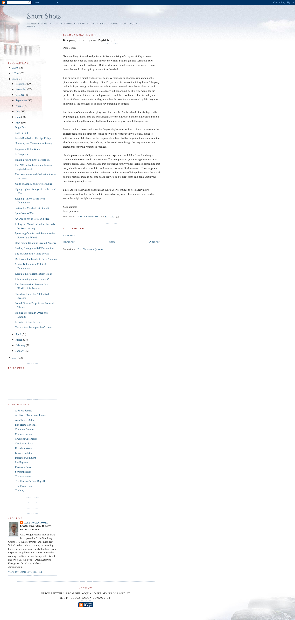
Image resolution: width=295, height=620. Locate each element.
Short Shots (44, 15)
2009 (15, 73)
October (20, 94)
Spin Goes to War (24, 213)
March (19, 339)
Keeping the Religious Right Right (33, 273)
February (21, 345)
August (20, 105)
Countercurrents (23, 434)
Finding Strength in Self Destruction (34, 248)
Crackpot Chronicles (26, 438)
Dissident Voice (23, 448)
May (18, 122)
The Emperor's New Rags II (30, 481)
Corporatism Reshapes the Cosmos (33, 327)
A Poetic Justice (23, 410)
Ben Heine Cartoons (26, 424)
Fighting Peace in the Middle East (33, 159)
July (18, 111)
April (19, 334)
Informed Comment (25, 457)
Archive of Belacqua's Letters (30, 415)
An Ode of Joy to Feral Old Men (32, 218)
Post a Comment (69, 235)
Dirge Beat (20, 127)
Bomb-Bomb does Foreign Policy (33, 138)
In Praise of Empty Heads (28, 322)
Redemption (21, 154)
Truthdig (19, 490)
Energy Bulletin (23, 452)
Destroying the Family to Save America (36, 258)
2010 (15, 67)
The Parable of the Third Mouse (32, 253)
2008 (15, 78)
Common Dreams (24, 429)
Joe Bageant (21, 462)
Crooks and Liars (24, 443)
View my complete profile (25, 571)
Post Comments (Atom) (90, 249)
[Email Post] (117, 216)
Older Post (154, 241)
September (22, 100)
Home (112, 241)
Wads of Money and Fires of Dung (33, 183)
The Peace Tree (23, 485)
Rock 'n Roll (21, 132)
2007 (15, 357)
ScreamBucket (23, 471)
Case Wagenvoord (36, 522)
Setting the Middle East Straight (32, 208)
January (20, 350)
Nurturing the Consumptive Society (34, 143)
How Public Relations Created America (36, 242)
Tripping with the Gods (27, 148)
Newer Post (69, 241)
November (21, 89)
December (21, 83)
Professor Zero (23, 467)
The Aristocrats (23, 476)
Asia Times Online (25, 420)
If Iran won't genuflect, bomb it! (32, 279)
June (18, 117)
